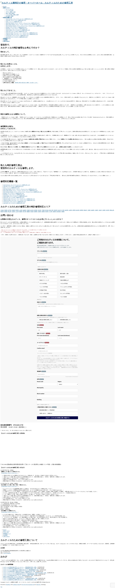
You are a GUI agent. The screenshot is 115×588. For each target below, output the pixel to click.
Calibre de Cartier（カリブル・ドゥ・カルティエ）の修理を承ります (22, 34)
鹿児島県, (58, 211)
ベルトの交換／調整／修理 (12, 14)
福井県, (66, 210)
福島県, (24, 210)
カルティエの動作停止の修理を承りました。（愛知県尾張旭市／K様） (20, 579)
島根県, (6, 211)
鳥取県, (2, 211)
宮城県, (13, 210)
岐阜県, (78, 210)
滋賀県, (93, 210)
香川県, (24, 211)
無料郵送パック (7, 533)
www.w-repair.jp (7, 553)
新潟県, (55, 210)
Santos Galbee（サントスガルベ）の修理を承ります (18, 30)
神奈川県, (51, 210)
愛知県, (85, 210)
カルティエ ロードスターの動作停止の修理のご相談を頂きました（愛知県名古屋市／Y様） (25, 572)
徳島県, (21, 211)
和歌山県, (112, 210)
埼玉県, (39, 210)
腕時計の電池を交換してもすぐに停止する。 (13, 577)
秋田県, (17, 210)
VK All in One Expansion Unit (28, 584)
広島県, (13, 211)
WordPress (8, 584)
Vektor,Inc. (38, 584)
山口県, (17, 211)
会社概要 (5, 535)
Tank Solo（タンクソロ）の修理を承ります (16, 20)
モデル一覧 (6, 532)
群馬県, (36, 210)
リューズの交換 (9, 10)
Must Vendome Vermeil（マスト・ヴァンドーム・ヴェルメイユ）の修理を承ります (25, 25)
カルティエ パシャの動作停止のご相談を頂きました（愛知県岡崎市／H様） (21, 570)
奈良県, (107, 210)
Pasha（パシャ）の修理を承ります (14, 21)
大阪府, (100, 210)
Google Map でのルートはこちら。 (10, 473)
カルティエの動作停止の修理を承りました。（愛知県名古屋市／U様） (20, 568)
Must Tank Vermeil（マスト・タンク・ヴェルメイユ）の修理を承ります (22, 23)
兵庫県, (104, 210)
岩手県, (9, 210)
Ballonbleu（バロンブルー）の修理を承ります (16, 28)
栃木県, (32, 210)
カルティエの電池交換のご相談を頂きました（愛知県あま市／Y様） (19, 571)
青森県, (6, 210)
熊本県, (47, 211)
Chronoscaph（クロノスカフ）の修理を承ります (17, 35)
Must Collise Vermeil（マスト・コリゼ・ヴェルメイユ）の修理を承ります (23, 24)
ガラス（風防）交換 (10, 12)
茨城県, (28, 210)
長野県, (74, 210)
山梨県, (70, 210)
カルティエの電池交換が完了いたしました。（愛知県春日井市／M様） (20, 567)
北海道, (2, 210)
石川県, (63, 210)
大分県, (50, 211)
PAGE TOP (111, 569)
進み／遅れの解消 (10, 13)
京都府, (96, 210)
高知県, (32, 211)
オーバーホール (9, 9)
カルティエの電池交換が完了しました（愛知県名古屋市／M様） (18, 575)
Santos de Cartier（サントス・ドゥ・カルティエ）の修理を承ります (22, 32)
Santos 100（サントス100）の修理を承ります (16, 31)
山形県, (21, 210)
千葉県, (43, 210)
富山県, (59, 210)
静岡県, (81, 210)
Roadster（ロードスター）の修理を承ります (16, 27)
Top (1, 586)
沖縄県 (62, 211)
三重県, (89, 210)
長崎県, (43, 211)
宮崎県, (54, 211)
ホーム (4, 529)
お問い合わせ (6, 536)
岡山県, (9, 211)
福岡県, (36, 211)
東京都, (47, 210)
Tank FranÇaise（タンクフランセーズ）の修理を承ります (19, 19)
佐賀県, (39, 211)
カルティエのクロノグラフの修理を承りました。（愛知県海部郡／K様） (20, 574)
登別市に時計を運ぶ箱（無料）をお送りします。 (26, 82)
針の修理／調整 (9, 16)
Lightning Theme (16, 584)
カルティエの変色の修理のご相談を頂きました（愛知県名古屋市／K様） (20, 578)
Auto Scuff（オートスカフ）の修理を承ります (17, 37)
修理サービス (6, 530)
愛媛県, (28, 211)
